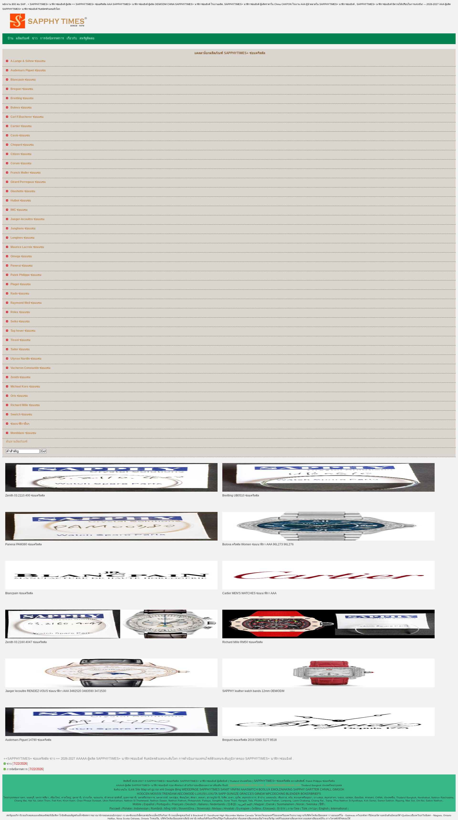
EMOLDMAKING (281, 789)
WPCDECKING (275, 793)
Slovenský (203, 808)
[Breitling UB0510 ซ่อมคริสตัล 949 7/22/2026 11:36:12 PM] (328, 490)
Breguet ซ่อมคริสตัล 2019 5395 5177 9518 (249, 739)
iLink (131, 789)
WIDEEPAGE (190, 789)
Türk (304, 808)
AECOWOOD (185, 793)
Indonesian (141, 808)
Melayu (217, 808)
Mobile (137, 804)
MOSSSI (155, 793)
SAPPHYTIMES (209, 789)
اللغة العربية (245, 804)
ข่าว (34, 38)
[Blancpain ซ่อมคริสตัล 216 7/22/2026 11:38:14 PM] (111, 588)
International (339, 808)
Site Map (141, 789)
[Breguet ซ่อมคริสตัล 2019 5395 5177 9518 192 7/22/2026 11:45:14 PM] (328, 735)
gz (153, 789)
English (324, 808)
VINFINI (235, 789)
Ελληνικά (269, 808)
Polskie (127, 808)
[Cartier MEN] (328, 588)
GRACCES (246, 793)
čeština (256, 808)
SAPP (222, 793)
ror (157, 789)
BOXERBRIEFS (311, 793)
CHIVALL (326, 789)
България (243, 808)
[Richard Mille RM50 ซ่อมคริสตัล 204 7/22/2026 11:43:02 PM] (328, 637)
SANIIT (224, 789)
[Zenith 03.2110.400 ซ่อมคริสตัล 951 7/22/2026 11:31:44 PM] (111, 490)
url (149, 789)
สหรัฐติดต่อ (86, 38)
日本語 (231, 804)
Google (169, 789)
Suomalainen (285, 804)
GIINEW (260, 793)
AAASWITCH (249, 789)
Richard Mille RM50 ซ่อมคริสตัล (242, 642)
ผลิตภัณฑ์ (22, 38)
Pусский (114, 808)
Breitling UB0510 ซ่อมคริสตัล (240, 495)
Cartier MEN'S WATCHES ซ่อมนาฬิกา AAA (249, 593)
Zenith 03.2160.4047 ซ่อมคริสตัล (26, 642)
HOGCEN (143, 793)
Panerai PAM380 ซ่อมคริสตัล (23, 544)
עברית (313, 808)
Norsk (300, 804)
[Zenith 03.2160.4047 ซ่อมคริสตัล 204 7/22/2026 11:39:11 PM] (111, 637)
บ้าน (10, 38)
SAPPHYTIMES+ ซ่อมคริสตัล (272, 780)
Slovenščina (186, 808)
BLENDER (293, 793)
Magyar (259, 804)
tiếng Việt (170, 808)
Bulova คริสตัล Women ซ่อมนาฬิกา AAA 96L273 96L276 (258, 544)
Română (156, 808)
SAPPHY (299, 789)
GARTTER (312, 789)
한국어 (281, 808)
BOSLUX (264, 789)
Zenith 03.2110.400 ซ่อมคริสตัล (25, 495)
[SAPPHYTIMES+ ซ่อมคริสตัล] (46, 29)
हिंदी (321, 804)
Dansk (270, 804)
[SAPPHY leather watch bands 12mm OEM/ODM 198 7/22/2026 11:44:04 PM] (328, 686)
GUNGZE (233, 793)
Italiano (203, 804)
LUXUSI (200, 793)
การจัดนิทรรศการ (52, 38)
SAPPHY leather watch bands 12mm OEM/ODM (253, 691)
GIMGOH (338, 789)
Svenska (311, 804)
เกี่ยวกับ (72, 38)
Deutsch (190, 804)
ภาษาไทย (293, 808)
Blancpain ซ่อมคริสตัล (19, 593)
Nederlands (217, 804)
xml (162, 789)
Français (177, 804)
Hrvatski (229, 808)
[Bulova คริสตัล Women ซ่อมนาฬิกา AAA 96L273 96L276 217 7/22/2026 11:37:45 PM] (328, 539)
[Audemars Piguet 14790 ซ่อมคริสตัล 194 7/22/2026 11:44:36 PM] (111, 735)
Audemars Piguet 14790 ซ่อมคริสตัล (28, 739)
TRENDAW (169, 793)
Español (149, 804)
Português (163, 804)
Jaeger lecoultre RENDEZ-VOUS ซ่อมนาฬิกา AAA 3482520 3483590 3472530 (55, 691)
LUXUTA (212, 793)
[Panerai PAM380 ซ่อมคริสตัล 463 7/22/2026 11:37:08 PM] (111, 539)
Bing (178, 789)
